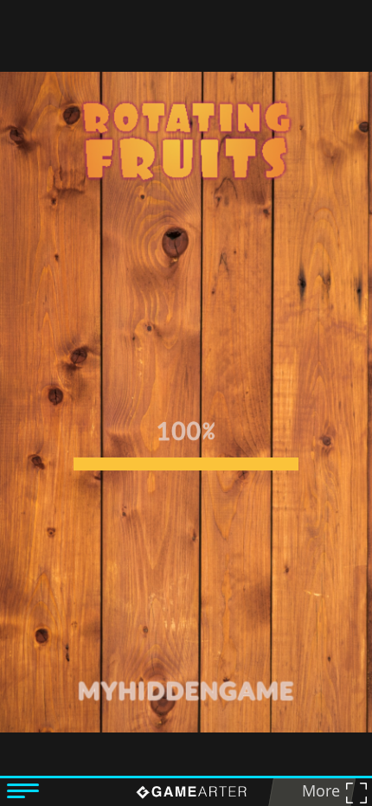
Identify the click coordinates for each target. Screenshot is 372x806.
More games (316, 793)
